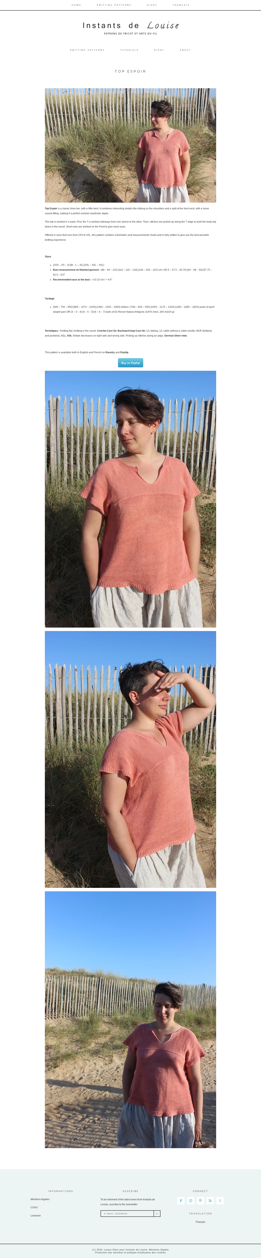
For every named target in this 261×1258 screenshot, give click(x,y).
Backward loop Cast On (131, 330)
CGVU (34, 1207)
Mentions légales (40, 1199)
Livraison (36, 1215)
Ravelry (110, 352)
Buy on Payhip (130, 363)
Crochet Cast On (106, 330)
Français (200, 1221)
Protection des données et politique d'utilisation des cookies (130, 1252)
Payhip (124, 352)
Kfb (69, 335)
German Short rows (175, 335)
